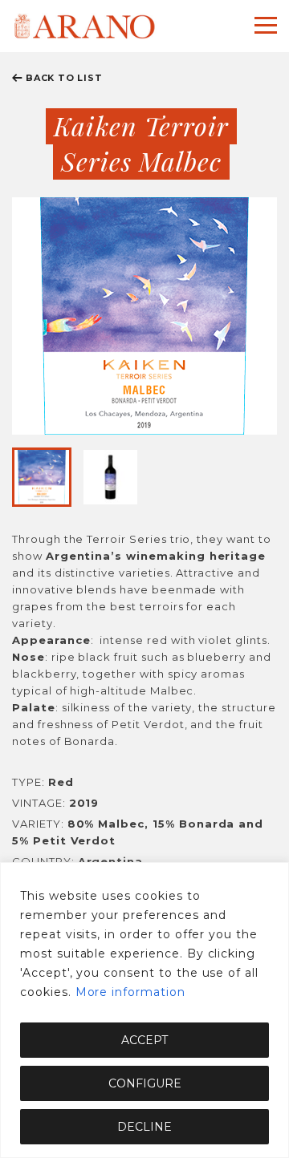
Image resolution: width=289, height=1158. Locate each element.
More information (130, 992)
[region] (144, 1010)
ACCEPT (144, 1040)
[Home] (84, 26)
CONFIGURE (144, 1083)
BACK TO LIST (64, 77)
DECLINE (144, 1127)
